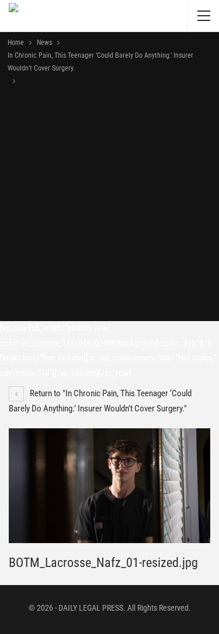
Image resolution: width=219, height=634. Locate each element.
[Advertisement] (109, 202)
